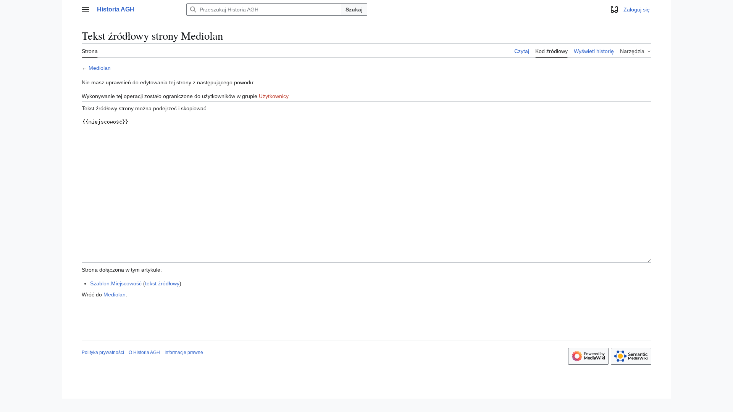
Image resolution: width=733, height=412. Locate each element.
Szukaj (354, 9)
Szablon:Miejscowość (116, 283)
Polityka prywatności (103, 352)
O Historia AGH (144, 352)
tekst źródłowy (162, 283)
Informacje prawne (184, 352)
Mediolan (100, 68)
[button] (85, 9)
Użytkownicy (273, 96)
